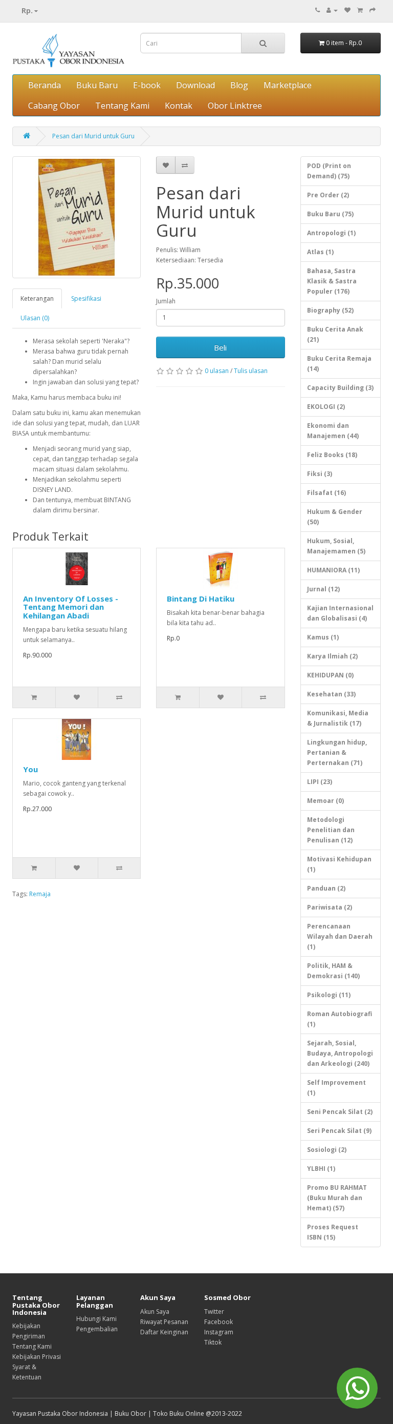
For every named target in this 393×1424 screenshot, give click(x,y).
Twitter (214, 1311)
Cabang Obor (54, 105)
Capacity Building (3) (340, 387)
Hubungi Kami (96, 1318)
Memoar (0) (325, 800)
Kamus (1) (323, 637)
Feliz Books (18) (332, 454)
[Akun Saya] (332, 10)
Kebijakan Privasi (36, 1356)
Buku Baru (97, 85)
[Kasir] (372, 10)
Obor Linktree (235, 105)
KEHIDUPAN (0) (330, 675)
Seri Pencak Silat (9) (339, 1130)
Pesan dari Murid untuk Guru (93, 136)
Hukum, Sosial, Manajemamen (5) (336, 545)
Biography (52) (330, 310)
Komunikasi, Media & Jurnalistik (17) (337, 718)
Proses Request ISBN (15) (332, 1232)
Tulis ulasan (251, 370)
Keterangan (37, 298)
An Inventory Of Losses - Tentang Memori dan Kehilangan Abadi (70, 607)
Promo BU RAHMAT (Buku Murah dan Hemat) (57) (337, 1197)
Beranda (44, 85)
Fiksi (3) (319, 473)
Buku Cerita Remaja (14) (339, 363)
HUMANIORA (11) (333, 570)
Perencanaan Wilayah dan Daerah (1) (340, 936)
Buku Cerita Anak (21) (335, 334)
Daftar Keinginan (164, 1332)
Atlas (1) (320, 251)
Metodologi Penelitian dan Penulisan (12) (331, 829)
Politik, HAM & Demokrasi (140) (333, 970)
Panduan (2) (326, 888)
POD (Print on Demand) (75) (329, 170)
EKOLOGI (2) (326, 406)
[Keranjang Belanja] (360, 10)
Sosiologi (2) (326, 1149)
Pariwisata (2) (329, 907)
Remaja (40, 894)
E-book (147, 85)
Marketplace (288, 85)
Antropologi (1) (331, 233)
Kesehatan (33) (331, 694)
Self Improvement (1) (336, 1087)
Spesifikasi (86, 298)
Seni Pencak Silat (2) (340, 1111)
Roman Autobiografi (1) (339, 1018)
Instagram (218, 1332)
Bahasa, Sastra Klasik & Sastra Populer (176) (332, 281)
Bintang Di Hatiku (200, 598)
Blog (239, 85)
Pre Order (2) (328, 195)
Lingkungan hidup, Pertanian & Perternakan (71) (337, 752)
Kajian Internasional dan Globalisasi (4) (340, 613)
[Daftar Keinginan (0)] (347, 10)
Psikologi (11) (329, 994)
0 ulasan (217, 370)
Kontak (178, 105)
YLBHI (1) (321, 1168)
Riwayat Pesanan (164, 1321)
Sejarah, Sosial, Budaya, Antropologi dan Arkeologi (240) (340, 1053)
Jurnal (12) (323, 589)
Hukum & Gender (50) (334, 516)
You (30, 769)
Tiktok (213, 1342)
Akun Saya (154, 1311)
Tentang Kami (122, 105)
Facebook (218, 1321)
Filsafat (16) (326, 492)
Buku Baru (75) (330, 214)
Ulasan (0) (34, 318)
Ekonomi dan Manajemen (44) (333, 430)
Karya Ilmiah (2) (332, 656)
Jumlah (166, 301)
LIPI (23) (319, 781)
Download (195, 85)
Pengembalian (97, 1329)
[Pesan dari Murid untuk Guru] (76, 217)
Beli (220, 347)
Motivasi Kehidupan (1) (339, 864)
